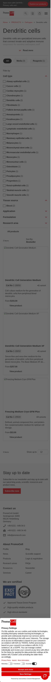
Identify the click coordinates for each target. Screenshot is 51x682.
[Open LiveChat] (45, 676)
